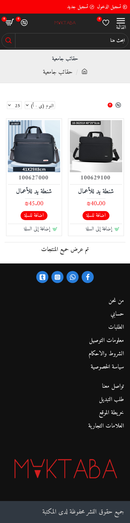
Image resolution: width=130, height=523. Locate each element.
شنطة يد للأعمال (96, 192)
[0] (106, 23)
